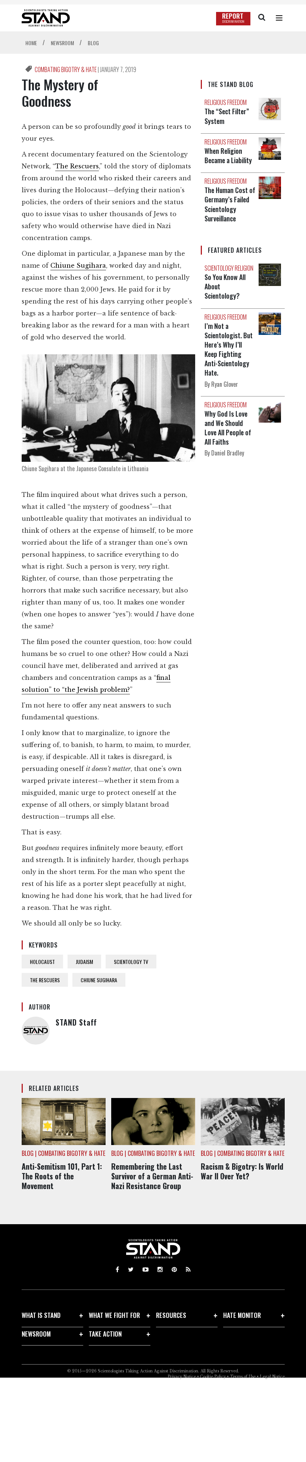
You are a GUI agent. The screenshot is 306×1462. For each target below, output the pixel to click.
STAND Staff (76, 1022)
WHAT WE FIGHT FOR (114, 1315)
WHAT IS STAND (41, 1315)
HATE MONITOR (242, 1315)
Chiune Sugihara (78, 265)
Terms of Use (243, 1376)
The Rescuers (77, 166)
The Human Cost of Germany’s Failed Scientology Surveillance (229, 204)
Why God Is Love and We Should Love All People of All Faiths (227, 428)
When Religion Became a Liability (228, 155)
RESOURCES (171, 1315)
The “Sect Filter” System (226, 115)
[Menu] (279, 17)
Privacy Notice (182, 1376)
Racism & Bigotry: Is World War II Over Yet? (242, 1171)
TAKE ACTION (105, 1333)
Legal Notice (272, 1376)
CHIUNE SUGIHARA (99, 980)
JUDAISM (84, 961)
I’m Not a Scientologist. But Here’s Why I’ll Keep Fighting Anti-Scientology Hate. (228, 349)
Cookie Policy (213, 1376)
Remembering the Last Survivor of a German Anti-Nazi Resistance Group (152, 1176)
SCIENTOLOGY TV (131, 961)
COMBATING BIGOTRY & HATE (66, 69)
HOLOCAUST (42, 961)
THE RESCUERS (45, 980)
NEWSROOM (36, 1333)
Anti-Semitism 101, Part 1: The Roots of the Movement (62, 1176)
